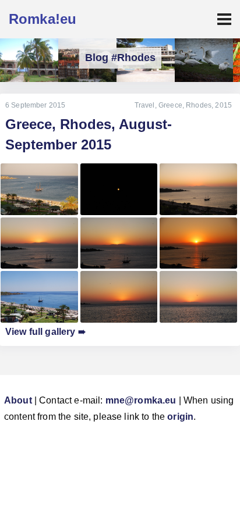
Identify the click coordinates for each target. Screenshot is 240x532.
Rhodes (198, 105)
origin (180, 417)
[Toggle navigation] (224, 19)
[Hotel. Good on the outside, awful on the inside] (29, 60)
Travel (145, 105)
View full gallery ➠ (45, 332)
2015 (223, 105)
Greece (170, 105)
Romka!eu (42, 19)
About (18, 400)
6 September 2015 (35, 105)
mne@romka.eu (141, 400)
